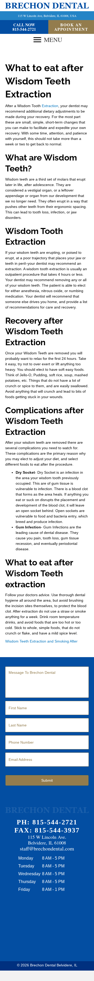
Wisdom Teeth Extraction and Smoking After (41, 641)
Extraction (50, 106)
